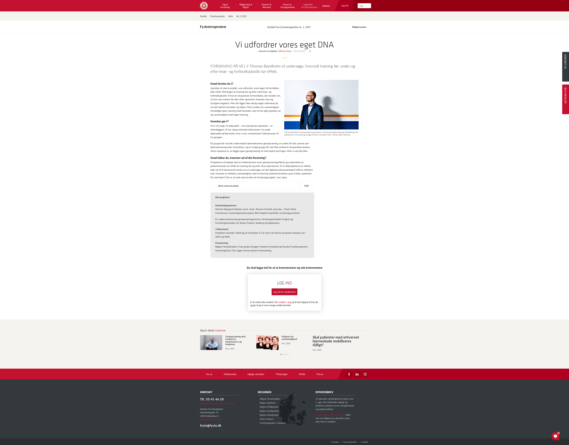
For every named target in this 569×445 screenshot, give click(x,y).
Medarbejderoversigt (210, 419)
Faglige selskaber (256, 374)
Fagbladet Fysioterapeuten (308, 5)
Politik (302, 374)
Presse (320, 374)
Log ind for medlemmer (284, 291)
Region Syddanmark (269, 410)
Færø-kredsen (266, 418)
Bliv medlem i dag (283, 302)
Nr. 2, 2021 (241, 16)
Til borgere (335, 442)
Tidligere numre (359, 27)
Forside (203, 16)
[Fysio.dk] (204, 5)
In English (364, 442)
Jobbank (326, 5)
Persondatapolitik (350, 442)
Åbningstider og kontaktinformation (217, 403)
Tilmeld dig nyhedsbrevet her (330, 414)
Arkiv (230, 16)
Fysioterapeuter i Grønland (272, 422)
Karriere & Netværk (267, 5)
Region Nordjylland (268, 414)
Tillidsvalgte (281, 374)
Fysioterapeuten (217, 16)
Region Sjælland (267, 402)
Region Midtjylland (268, 406)
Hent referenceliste (228, 185)
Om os (209, 374)
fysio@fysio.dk (210, 425)
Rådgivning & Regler (245, 5)
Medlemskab (230, 374)
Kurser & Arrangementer (287, 5)
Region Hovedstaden (269, 398)
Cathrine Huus (285, 50)
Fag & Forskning (225, 5)
